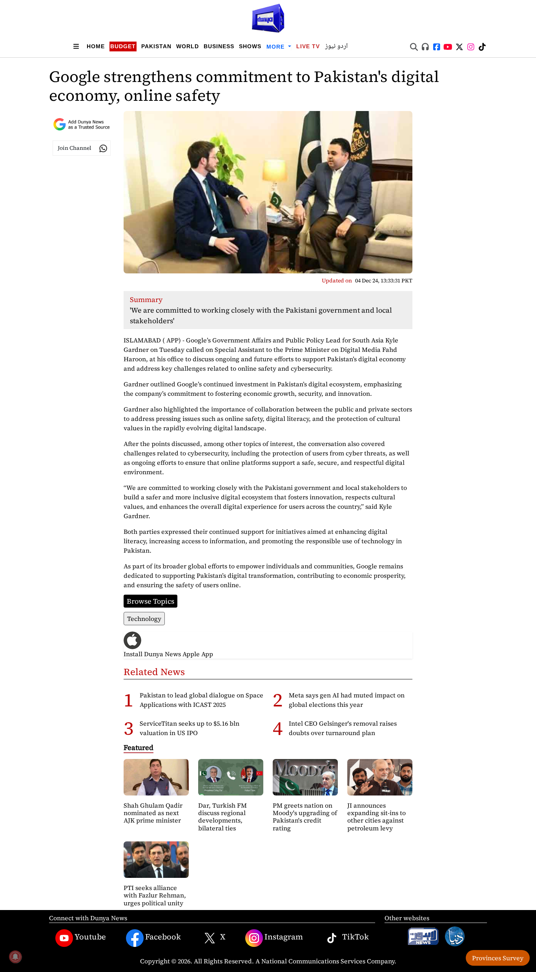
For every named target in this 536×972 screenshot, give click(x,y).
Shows (250, 46)
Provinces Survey (497, 958)
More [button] (276, 47)
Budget (123, 46)
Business (219, 46)
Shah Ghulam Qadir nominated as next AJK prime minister (153, 813)
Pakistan (156, 46)
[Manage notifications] (15, 956)
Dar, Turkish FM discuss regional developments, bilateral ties (222, 816)
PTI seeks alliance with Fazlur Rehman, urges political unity (155, 895)
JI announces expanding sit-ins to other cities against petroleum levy (376, 816)
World (187, 46)
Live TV (308, 46)
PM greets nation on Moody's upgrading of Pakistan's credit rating (305, 816)
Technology (144, 618)
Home (96, 46)
